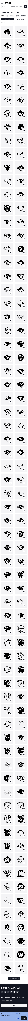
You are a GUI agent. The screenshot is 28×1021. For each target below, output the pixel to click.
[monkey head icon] (7, 954)
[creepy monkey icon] (21, 873)
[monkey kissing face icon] (21, 832)
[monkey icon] (7, 859)
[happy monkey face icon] (7, 819)
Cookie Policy (16, 1013)
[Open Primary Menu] (2, 2)
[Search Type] (3, 6)
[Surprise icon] (21, 968)
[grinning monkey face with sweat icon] (21, 846)
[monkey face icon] (7, 32)
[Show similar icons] (10, 35)
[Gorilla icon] (7, 914)
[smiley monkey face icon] (7, 805)
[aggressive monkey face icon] (21, 805)
